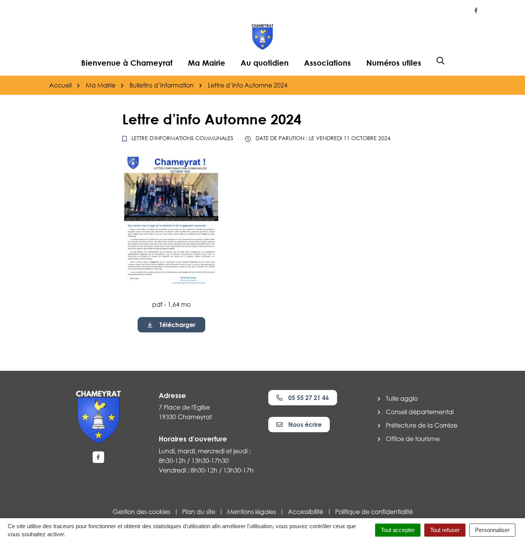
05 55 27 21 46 (308, 398)
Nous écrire (305, 424)
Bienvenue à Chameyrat (127, 62)
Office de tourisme (413, 439)
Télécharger (177, 325)
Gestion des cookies (141, 512)
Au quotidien (265, 62)
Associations (327, 62)
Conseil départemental (420, 412)
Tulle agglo (402, 398)
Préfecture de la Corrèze (421, 425)
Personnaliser (492, 530)
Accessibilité (305, 512)
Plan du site (198, 512)
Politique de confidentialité (374, 512)
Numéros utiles (393, 62)
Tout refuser (445, 530)
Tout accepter (398, 530)
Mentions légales (251, 512)
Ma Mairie (206, 62)
